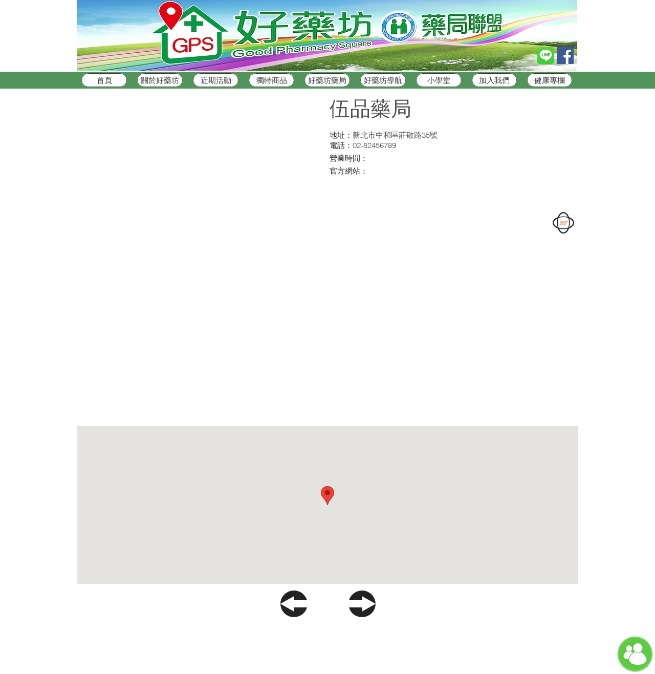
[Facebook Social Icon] (565, 55)
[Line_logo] (545, 55)
